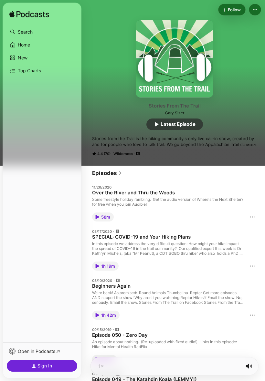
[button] (42, 31)
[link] (107, 173)
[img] (29, 14)
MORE (251, 145)
